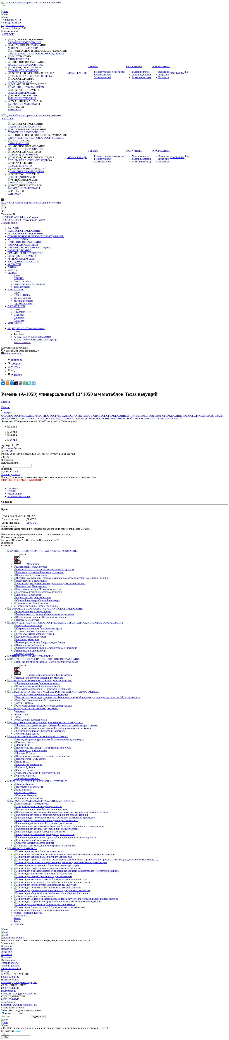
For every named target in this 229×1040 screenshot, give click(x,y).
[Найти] (2, 9)
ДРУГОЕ (31, 522)
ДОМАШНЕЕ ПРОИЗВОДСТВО (76, 418)
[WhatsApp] (25, 383)
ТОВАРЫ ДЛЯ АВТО (46, 418)
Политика (6, 954)
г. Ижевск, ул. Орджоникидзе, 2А (19, 982)
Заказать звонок (9, 222)
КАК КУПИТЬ (22, 295)
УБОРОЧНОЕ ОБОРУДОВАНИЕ (52, 415)
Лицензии (6, 951)
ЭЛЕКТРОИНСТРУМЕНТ (108, 418)
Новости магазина (14, 1013)
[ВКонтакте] (3, 383)
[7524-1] (12, 426)
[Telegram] (34, 383)
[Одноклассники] (7, 383)
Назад (17, 275)
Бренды (5, 971)
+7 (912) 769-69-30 (12, 24)
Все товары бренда (11, 448)
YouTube (15, 367)
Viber (14, 371)
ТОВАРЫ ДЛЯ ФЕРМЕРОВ (197, 415)
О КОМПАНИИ (22, 312)
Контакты (6, 957)
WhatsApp (16, 374)
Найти (5, 1037)
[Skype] (29, 383)
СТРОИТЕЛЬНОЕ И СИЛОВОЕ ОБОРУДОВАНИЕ (98, 415)
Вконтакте (16, 359)
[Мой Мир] (12, 383)
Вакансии (6, 949)
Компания (6, 946)
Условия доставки (10, 474)
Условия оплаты (9, 962)
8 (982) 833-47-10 (10, 976)
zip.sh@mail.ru (8, 990)
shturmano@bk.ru (13, 353)
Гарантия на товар (11, 968)
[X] (16, 383)
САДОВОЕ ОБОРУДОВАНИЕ (17, 415)
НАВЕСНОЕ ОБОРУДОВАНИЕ (165, 415)
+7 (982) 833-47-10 (11, 19)
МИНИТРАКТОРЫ (137, 415)
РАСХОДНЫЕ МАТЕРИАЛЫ (167, 418)
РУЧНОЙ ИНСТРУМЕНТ (136, 418)
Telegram (15, 363)
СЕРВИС (19, 278)
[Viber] (20, 383)
